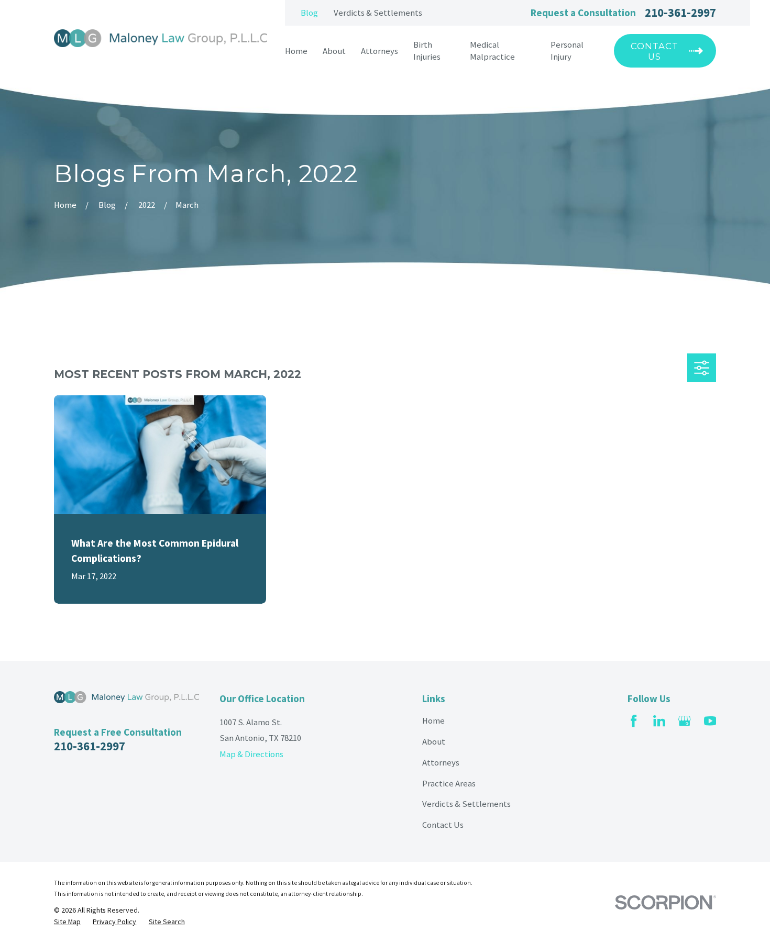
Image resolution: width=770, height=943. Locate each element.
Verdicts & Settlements (378, 12)
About (433, 741)
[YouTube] (710, 721)
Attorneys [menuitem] (379, 51)
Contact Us (443, 824)
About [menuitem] (334, 51)
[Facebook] (634, 721)
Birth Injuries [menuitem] (427, 50)
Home (433, 720)
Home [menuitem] (296, 51)
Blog (309, 12)
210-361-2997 (680, 12)
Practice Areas (449, 783)
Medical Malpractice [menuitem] (492, 50)
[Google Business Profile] (684, 721)
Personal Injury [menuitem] (567, 50)
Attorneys (440, 762)
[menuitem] (67, 922)
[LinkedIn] (659, 721)
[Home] (160, 38)
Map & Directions (251, 754)
